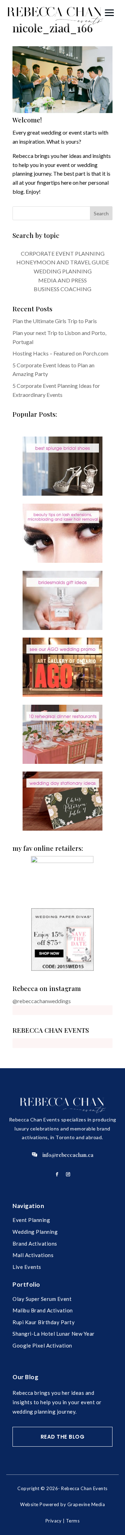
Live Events (26, 1267)
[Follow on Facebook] (57, 1174)
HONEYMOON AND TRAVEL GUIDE (62, 262)
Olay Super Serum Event (42, 1299)
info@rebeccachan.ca (67, 1154)
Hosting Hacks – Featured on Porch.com (60, 353)
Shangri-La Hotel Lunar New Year (53, 1333)
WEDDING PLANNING (63, 271)
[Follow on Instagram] (68, 1174)
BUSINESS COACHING (62, 289)
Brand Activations (34, 1243)
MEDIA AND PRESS (62, 280)
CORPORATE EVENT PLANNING (63, 253)
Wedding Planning (35, 1232)
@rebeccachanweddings (41, 1001)
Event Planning (31, 1220)
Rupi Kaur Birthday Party (43, 1322)
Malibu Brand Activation (42, 1310)
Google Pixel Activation (42, 1345)
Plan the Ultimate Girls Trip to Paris (54, 321)
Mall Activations (32, 1255)
